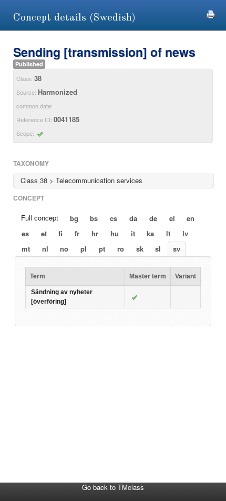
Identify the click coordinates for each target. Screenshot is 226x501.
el (172, 218)
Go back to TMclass (113, 487)
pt (102, 249)
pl (83, 249)
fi (60, 233)
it (133, 233)
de (153, 218)
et (44, 233)
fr (77, 233)
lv (185, 233)
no (64, 249)
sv (176, 249)
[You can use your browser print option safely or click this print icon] (211, 13)
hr (94, 233)
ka (150, 233)
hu (114, 233)
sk (139, 249)
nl (45, 249)
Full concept (39, 218)
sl (158, 249)
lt (168, 233)
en (190, 218)
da (133, 218)
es (25, 233)
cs (113, 218)
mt (26, 249)
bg (74, 218)
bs (94, 218)
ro (120, 249)
